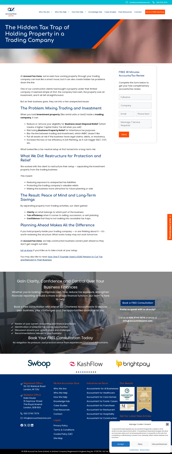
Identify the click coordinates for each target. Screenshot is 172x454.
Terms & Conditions (64, 429)
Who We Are (44, 12)
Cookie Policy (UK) (63, 434)
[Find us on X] (25, 425)
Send (124, 134)
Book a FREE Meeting (155, 12)
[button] (167, 424)
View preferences (159, 444)
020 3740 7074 (161, 2)
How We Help (77, 12)
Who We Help (61, 12)
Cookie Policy (134, 450)
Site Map (58, 438)
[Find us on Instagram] (28, 425)
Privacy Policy (145, 450)
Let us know (26, 250)
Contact (138, 12)
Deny (140, 444)
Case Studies (110, 12)
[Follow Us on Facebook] (21, 425)
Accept (120, 444)
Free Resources (125, 12)
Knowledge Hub (95, 12)
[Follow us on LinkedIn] (32, 425)
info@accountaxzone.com (140, 2)
